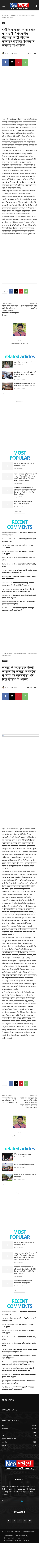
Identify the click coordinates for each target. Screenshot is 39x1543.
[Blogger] (9, 1521)
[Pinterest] (18, 62)
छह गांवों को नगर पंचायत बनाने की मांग (24, 362)
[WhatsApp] (25, 62)
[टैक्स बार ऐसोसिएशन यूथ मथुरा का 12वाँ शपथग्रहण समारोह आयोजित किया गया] (7, 386)
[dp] (3, 53)
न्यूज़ (8, 15)
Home (4, 15)
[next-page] (7, 393)
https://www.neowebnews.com (19, 343)
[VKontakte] (30, 1521)
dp (7, 53)
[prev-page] (3, 393)
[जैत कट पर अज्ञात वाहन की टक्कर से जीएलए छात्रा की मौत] (7, 466)
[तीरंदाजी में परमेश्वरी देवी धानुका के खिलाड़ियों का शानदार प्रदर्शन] (7, 504)
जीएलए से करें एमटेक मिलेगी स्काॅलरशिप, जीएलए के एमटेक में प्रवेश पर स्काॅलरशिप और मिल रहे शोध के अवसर (10, 310)
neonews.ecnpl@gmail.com (20, 1501)
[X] (12, 62)
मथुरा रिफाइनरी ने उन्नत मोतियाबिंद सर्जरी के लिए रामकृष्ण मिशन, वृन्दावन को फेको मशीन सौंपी (25, 374)
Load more (18, 512)
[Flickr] (19, 1521)
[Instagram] (25, 1521)
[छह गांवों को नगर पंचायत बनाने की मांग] (7, 364)
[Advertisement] (19, 92)
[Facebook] (5, 62)
